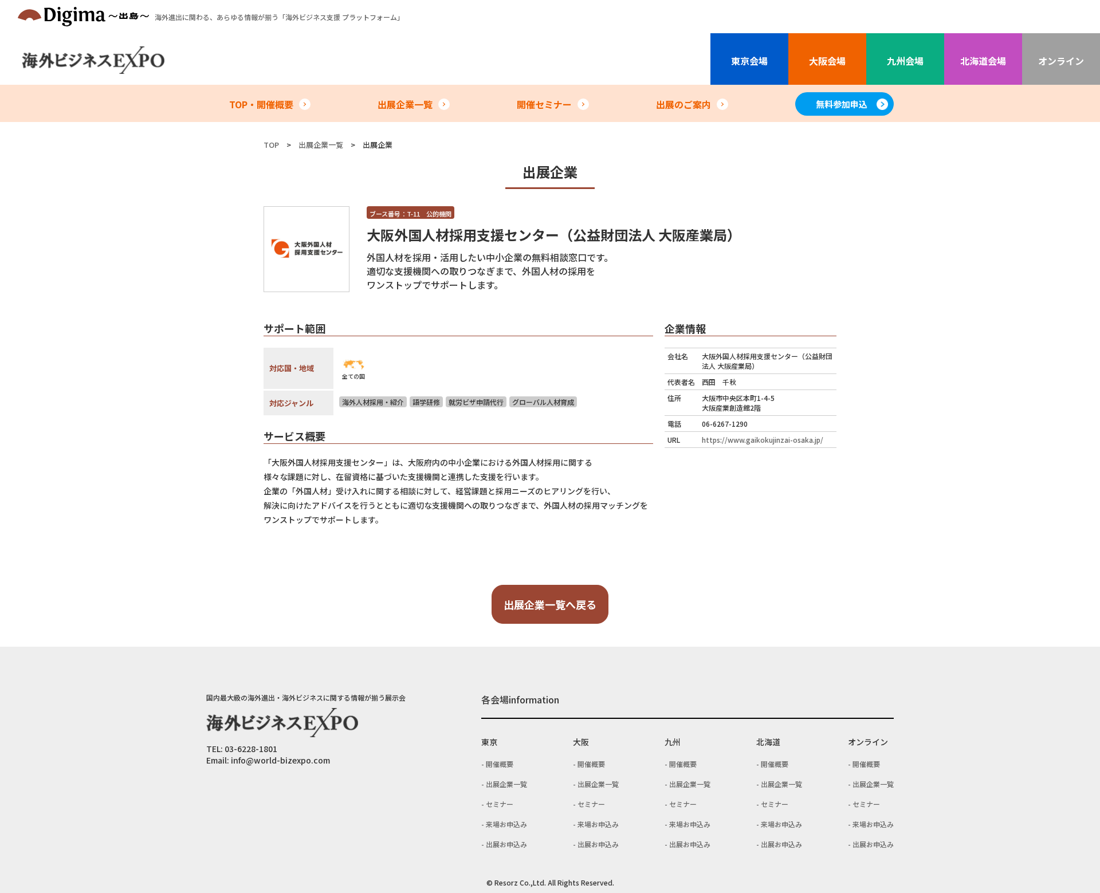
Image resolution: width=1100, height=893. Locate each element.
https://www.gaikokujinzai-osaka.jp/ (762, 439)
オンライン (1061, 61)
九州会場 (905, 61)
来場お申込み (506, 824)
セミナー (499, 804)
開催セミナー (544, 104)
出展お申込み (506, 844)
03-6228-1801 (251, 748)
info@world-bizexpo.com (280, 760)
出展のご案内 (683, 104)
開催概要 (499, 764)
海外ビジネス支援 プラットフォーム (279, 17)
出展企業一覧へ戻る (550, 604)
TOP (271, 144)
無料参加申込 (841, 104)
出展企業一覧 (405, 104)
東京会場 (749, 61)
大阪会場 (827, 61)
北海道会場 (983, 61)
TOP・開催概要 (261, 104)
